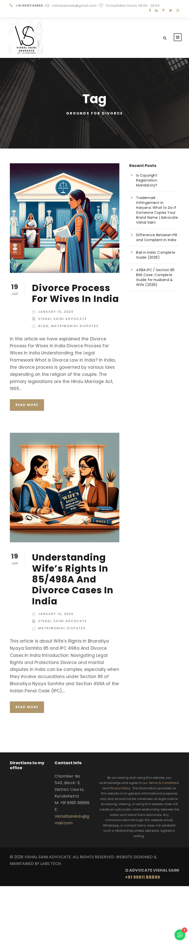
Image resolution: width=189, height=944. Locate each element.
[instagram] (177, 10)
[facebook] (150, 10)
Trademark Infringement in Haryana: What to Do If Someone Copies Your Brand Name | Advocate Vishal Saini (157, 210)
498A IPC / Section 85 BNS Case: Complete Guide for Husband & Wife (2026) (155, 277)
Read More (27, 405)
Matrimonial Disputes (75, 326)
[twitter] (170, 10)
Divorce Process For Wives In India (75, 293)
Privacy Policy (120, 788)
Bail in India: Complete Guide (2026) (155, 255)
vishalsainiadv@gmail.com (74, 5)
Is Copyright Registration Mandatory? (146, 180)
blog (43, 326)
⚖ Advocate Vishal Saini (152, 873)
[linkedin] (156, 10)
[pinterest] (163, 10)
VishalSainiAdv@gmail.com (72, 819)
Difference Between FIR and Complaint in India (156, 237)
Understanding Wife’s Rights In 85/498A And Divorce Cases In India (72, 579)
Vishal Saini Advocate (62, 319)
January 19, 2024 (56, 312)
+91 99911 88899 (29, 5)
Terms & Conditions (163, 783)
